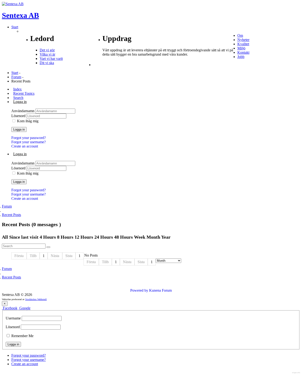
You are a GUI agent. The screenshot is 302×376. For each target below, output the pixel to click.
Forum (16, 77)
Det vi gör (47, 50)
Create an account (24, 146)
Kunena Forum (160, 290)
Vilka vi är (47, 54)
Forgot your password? (28, 138)
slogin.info (296, 372)
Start (14, 73)
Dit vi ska (47, 63)
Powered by (139, 290)
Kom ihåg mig (27, 121)
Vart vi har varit (51, 59)
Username (13, 318)
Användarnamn (23, 111)
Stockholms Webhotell (36, 299)
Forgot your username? (28, 142)
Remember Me (22, 336)
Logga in (19, 129)
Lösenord (18, 116)
